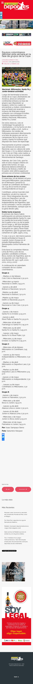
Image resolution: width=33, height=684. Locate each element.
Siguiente (22, 489)
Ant (8, 489)
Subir (15, 677)
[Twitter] (16, 15)
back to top (5, 484)
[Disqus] (16, 462)
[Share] (16, 18)
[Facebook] (16, 13)
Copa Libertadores (14, 61)
